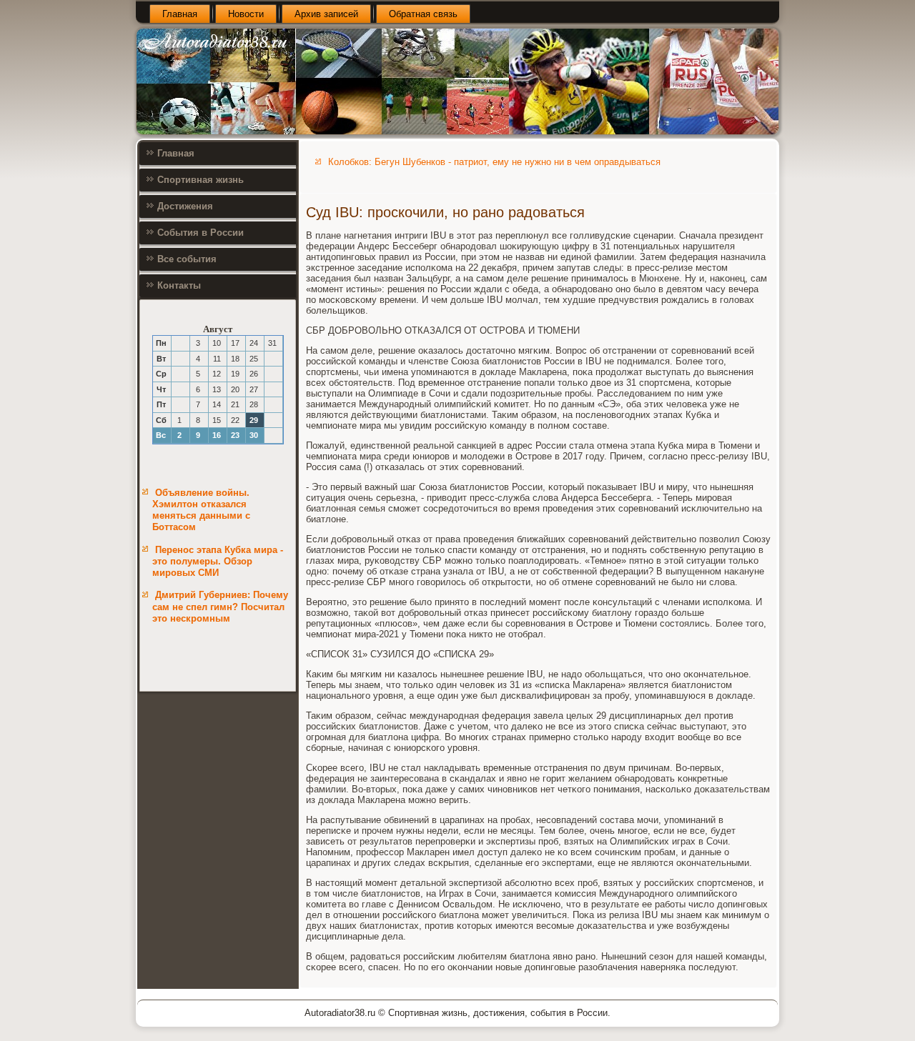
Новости (246, 14)
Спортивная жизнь (200, 179)
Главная (179, 14)
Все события (187, 259)
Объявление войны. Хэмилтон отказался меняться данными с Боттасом (201, 510)
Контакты (179, 285)
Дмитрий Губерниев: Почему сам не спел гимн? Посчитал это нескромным (220, 606)
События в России (200, 232)
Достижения (185, 206)
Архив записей (326, 14)
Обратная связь (423, 14)
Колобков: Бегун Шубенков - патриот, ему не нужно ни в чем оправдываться (494, 161)
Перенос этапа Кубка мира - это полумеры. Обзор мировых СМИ (217, 561)
